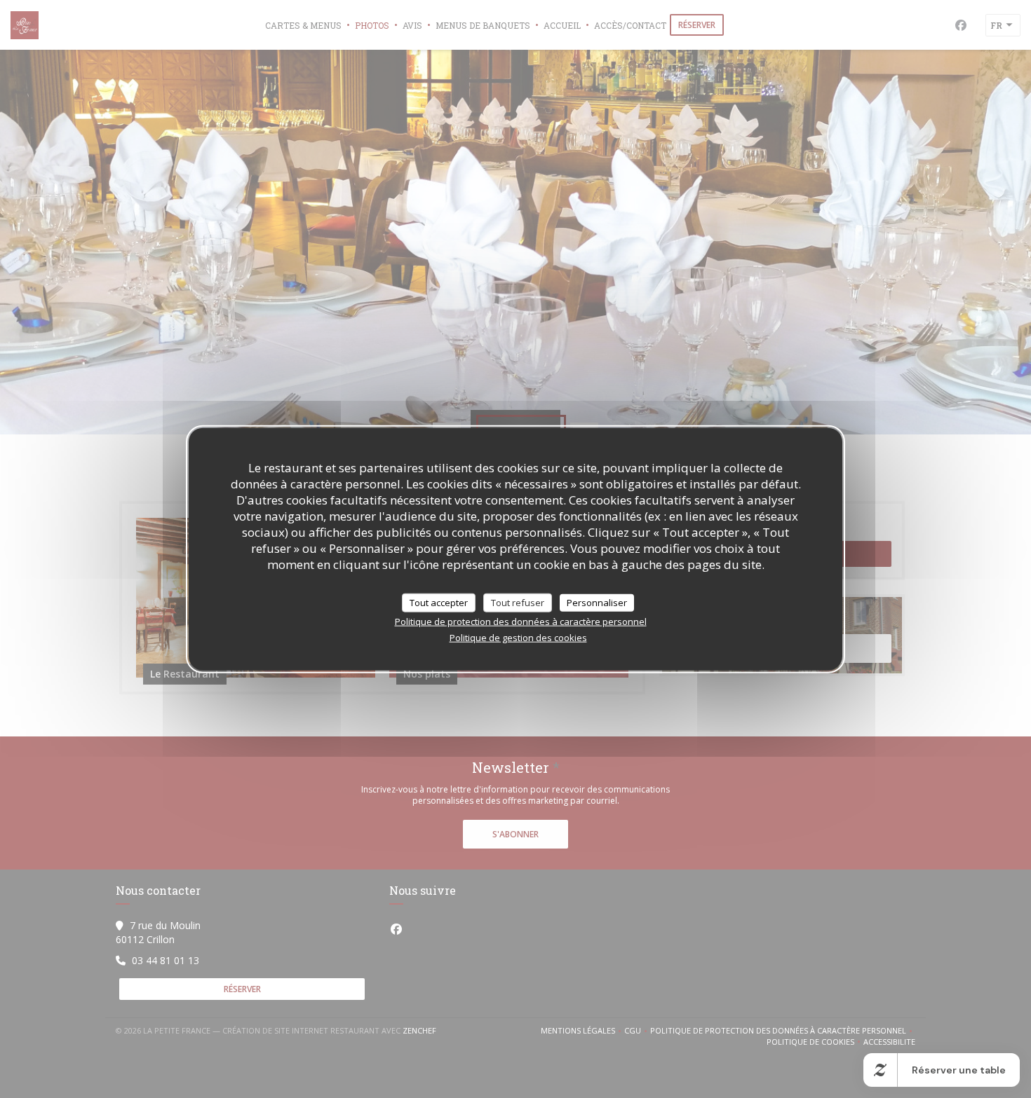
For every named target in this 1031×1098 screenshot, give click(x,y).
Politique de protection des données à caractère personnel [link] (521, 621)
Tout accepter (439, 602)
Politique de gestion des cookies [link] (518, 637)
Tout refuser (517, 602)
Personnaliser (597, 602)
